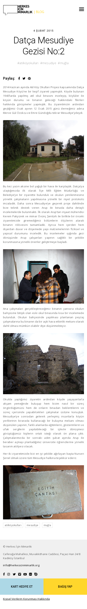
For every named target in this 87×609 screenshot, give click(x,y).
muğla (64, 63)
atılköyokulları (28, 63)
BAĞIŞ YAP (65, 586)
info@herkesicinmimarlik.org (21, 565)
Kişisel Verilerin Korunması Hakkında (26, 599)
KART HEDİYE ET (22, 586)
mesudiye (49, 63)
